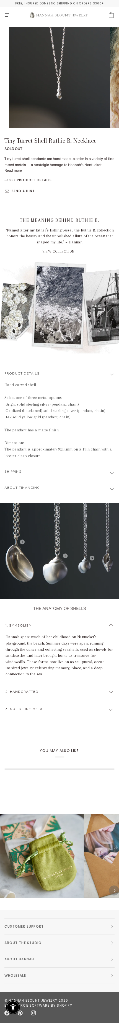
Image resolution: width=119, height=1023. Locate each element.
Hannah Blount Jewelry (33, 1000)
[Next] (114, 890)
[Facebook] (6, 1013)
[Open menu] (12, 15)
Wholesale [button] (15, 975)
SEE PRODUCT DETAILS (30, 180)
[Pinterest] (20, 1013)
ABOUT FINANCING (22, 487)
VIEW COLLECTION (58, 251)
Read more (13, 170)
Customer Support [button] (24, 926)
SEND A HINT (23, 191)
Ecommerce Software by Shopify (38, 1005)
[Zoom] (19, 118)
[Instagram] (33, 1013)
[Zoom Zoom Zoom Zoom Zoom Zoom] (59, 77)
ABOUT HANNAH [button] (19, 959)
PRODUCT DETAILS (22, 373)
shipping (13, 471)
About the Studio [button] (23, 942)
